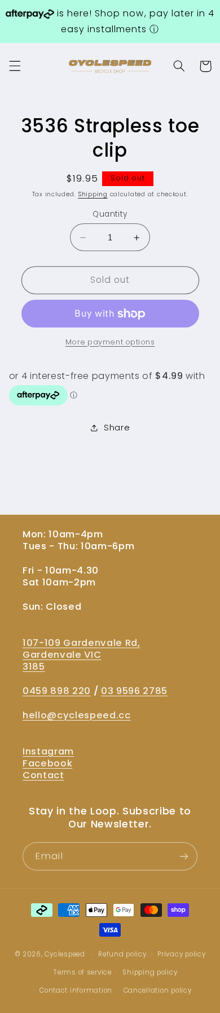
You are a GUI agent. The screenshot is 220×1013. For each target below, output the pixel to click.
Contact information (75, 990)
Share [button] (117, 427)
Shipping (93, 194)
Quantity (110, 214)
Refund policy (122, 954)
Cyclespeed (65, 954)
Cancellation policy (158, 990)
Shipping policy (149, 972)
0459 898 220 (57, 690)
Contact (43, 775)
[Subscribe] (184, 856)
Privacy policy (181, 954)
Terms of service (83, 972)
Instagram (48, 751)
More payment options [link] (110, 342)
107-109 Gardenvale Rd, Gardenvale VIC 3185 (81, 654)
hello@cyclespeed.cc (77, 715)
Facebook (47, 763)
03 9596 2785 (134, 690)
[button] (15, 66)
